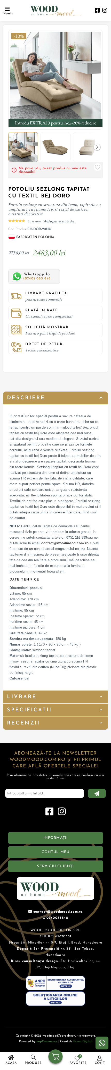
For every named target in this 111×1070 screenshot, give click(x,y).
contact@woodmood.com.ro (65, 543)
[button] (97, 147)
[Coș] (56, 1057)
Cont (100, 1063)
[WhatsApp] (102, 1043)
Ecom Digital (82, 1041)
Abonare (97, 793)
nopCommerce (46, 1041)
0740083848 (57, 918)
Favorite (97, 167)
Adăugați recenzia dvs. (59, 221)
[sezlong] (55, 77)
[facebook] (97, 11)
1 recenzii (35, 221)
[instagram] (104, 11)
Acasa (11, 1063)
